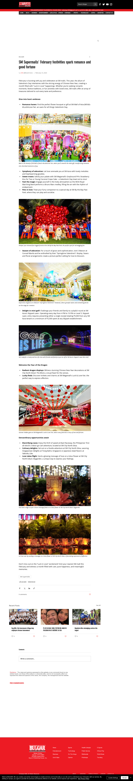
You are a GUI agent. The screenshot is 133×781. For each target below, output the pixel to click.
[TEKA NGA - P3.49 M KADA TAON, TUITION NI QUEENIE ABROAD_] (55, 617)
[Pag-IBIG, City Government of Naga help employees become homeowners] (23, 617)
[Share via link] (34, 588)
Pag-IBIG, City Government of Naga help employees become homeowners (22, 629)
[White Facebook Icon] (99, 4)
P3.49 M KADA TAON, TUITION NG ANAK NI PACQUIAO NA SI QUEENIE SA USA (54, 629)
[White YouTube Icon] (107, 4)
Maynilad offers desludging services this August (86, 629)
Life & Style (22, 582)
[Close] (130, 777)
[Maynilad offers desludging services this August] (86, 617)
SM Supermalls (25, 577)
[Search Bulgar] (95, 4)
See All (98, 605)
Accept (124, 778)
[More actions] (90, 57)
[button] (98, 40)
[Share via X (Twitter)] (24, 588)
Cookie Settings (113, 778)
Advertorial (31, 582)
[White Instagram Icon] (111, 4)
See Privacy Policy (83, 779)
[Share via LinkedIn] (29, 588)
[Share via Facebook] (20, 588)
